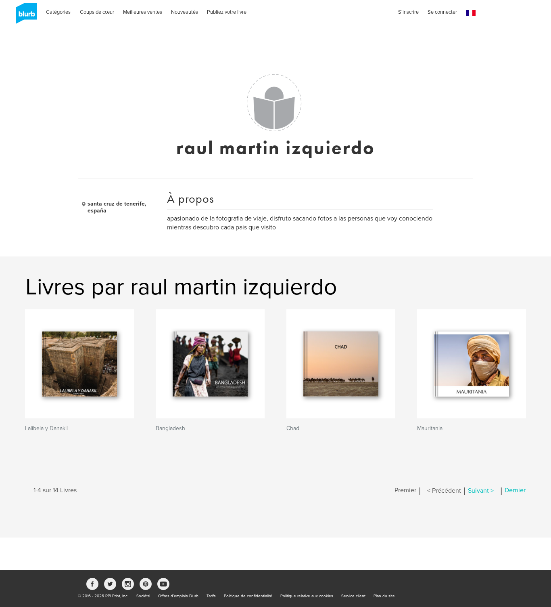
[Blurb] (24, 16)
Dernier (515, 491)
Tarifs (211, 596)
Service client (353, 596)
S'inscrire (408, 12)
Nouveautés (184, 12)
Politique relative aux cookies (306, 596)
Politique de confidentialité (248, 596)
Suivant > (481, 491)
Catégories (58, 12)
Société (143, 596)
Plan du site (384, 596)
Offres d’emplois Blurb (178, 596)
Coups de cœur (97, 12)
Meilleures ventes (142, 12)
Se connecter (442, 12)
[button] (471, 13)
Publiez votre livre (226, 12)
